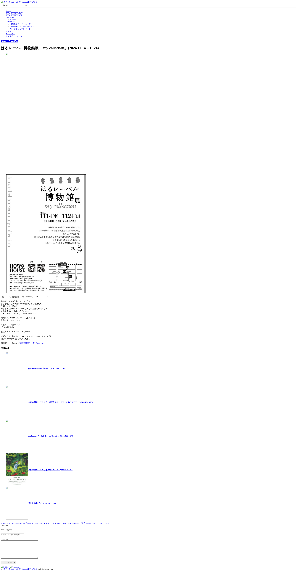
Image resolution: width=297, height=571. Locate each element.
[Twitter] (5, 567)
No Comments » (39, 343)
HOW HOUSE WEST (14, 13)
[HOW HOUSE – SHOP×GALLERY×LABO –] (19, 2)
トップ (8, 11)
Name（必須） (7, 530)
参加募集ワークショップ (20, 24)
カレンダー (10, 34)
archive (13, 19)
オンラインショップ (14, 36)
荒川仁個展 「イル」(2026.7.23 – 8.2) (43, 503)
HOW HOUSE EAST (14, 15)
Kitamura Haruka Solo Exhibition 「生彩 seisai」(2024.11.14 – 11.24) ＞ (82, 523)
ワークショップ (12, 22)
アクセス (9, 31)
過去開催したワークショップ (22, 26)
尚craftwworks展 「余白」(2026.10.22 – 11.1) (46, 368)
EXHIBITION (11, 17)
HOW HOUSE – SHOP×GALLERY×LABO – (20, 569)
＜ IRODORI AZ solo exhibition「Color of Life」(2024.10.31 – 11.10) (27, 523)
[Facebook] (15, 567)
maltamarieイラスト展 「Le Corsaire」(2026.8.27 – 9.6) (50, 436)
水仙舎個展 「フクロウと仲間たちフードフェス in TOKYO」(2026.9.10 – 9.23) (60, 402)
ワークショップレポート (20, 29)
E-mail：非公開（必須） (11, 535)
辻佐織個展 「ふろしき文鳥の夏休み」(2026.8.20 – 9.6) (50, 470)
